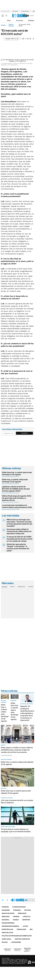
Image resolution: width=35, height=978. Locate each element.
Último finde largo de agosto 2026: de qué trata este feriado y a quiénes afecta (16, 498)
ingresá (32, 15)
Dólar (9, 20)
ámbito (3, 25)
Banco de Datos (8, 913)
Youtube (21, 900)
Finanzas (31, 20)
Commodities (21, 586)
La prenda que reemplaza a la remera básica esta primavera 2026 (17, 506)
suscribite (25, 15)
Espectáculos (7, 929)
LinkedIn (16, 900)
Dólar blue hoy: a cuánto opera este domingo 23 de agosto (17, 473)
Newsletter (29, 900)
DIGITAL (7, 949)
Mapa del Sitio (7, 933)
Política (27, 910)
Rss (31, 929)
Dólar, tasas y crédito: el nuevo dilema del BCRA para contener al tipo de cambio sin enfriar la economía (17, 749)
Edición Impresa (8, 923)
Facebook (7, 900)
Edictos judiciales (22, 939)
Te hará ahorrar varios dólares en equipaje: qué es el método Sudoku (16, 830)
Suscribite (24, 433)
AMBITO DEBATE (27, 949)
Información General (10, 926)
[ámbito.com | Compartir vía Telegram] (30, 38)
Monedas (4, 586)
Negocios (5, 916)
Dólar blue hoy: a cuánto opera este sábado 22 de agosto (16, 792)
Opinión (16, 916)
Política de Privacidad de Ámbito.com (17, 936)
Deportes (26, 920)
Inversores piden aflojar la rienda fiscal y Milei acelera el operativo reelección (19, 531)
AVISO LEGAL (6, 939)
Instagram (11, 900)
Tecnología (21, 929)
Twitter (3, 900)
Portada (5, 907)
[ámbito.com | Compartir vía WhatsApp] (21, 38)
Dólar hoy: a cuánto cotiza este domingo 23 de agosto (15, 480)
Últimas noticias (19, 907)
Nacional (5, 920)
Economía (19, 20)
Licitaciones (16, 942)
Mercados (15, 11)
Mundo (16, 920)
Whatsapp (26, 900)
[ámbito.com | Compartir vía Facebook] (23, 38)
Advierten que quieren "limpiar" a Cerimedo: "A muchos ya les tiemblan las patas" (18, 547)
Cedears (30, 586)
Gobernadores (25, 11)
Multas (5, 942)
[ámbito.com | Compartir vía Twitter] (25, 38)
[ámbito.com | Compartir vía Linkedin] (28, 38)
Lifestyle (26, 916)
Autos (25, 926)
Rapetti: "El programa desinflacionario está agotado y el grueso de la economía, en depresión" (27, 713)
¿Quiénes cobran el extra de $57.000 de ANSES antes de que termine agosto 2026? (16, 488)
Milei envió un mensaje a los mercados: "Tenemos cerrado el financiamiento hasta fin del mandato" (19, 522)
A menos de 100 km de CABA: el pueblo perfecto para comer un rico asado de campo (20, 539)
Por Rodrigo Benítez (6, 755)
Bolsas (12, 586)
